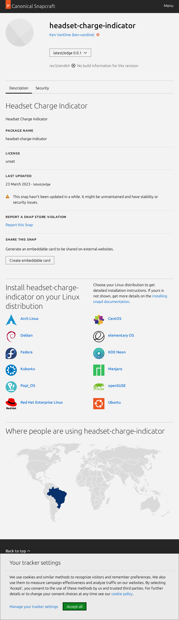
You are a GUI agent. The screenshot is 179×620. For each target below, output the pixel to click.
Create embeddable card (30, 260)
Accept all (75, 606)
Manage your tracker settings (34, 606)
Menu (168, 5)
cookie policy (122, 594)
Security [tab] (42, 88)
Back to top (16, 551)
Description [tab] (18, 88)
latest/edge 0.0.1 (68, 53)
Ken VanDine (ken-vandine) (72, 35)
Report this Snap (19, 225)
